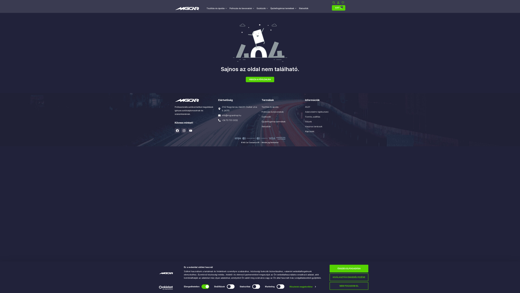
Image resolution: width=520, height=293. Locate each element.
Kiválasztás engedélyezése (349, 277)
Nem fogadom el (349, 286)
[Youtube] (190, 130)
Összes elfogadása (349, 268)
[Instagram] (184, 130)
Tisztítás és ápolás (216, 8)
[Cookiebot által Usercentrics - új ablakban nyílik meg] (166, 288)
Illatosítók (303, 8)
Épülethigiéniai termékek (282, 8)
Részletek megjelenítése (301, 286)
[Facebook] (177, 130)
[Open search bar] (333, 2)
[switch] (231, 286)
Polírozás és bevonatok (241, 8)
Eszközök (261, 8)
